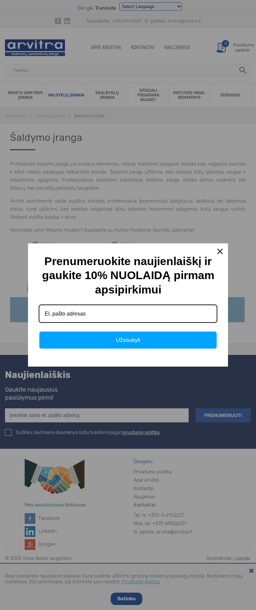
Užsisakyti (128, 340)
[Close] (220, 251)
